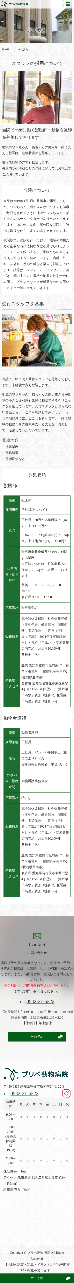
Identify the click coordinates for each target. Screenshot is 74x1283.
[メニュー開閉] (68, 4)
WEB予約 (37, 1278)
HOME (5, 49)
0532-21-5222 (40, 1001)
